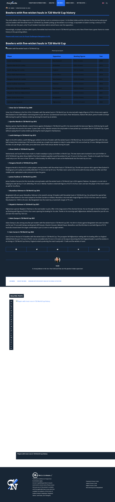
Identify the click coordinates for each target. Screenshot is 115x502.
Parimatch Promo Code (92, 481)
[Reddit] (57, 249)
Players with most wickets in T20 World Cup (11, 324)
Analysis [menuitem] (51, 3)
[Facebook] (16, 249)
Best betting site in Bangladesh (94, 488)
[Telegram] (78, 249)
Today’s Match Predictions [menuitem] (37, 3)
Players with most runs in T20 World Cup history (32, 454)
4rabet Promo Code (91, 483)
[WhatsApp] (98, 249)
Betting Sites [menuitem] (81, 3)
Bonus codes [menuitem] (70, 3)
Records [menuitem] (60, 3)
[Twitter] (37, 249)
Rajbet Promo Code (91, 486)
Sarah (57, 266)
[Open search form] (106, 3)
